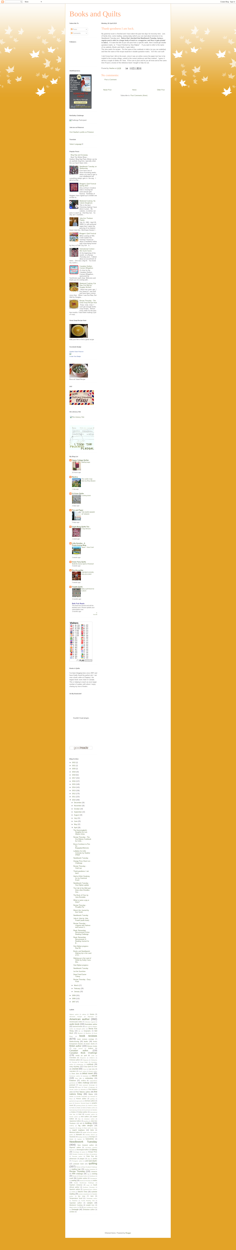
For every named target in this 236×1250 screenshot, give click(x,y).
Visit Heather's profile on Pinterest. (81, 132)
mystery (79, 1139)
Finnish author (73, 1089)
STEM (73, 1191)
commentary (79, 1064)
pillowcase (73, 1158)
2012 (74, 794)
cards (92, 1055)
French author (81, 1098)
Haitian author (91, 1107)
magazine (72, 1128)
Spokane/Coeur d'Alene (90, 1189)
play (89, 1158)
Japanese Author (75, 1121)
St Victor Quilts (78, 493)
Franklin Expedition (82, 1096)
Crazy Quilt (87, 1066)
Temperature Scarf (75, 1198)
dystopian (85, 1076)
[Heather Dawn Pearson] (70, 354)
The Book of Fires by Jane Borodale (80, 896)
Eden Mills (78, 1078)
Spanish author (74, 1189)
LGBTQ (71, 1125)
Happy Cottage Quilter (80, 460)
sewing (73, 1180)
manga (79, 1128)
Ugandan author (75, 1203)
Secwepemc (93, 1178)
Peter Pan (90, 1156)
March (76, 985)
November (78, 806)
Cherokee (72, 1057)
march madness (78, 1130)
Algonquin (91, 1016)
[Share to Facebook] (138, 68)
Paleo (87, 1154)
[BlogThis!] (133, 68)
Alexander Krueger (75, 1016)
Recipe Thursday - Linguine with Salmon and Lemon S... (81, 925)
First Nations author (83, 1092)
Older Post (161, 90)
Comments (76, 33)
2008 (74, 998)
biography (87, 1031)
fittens (90, 1094)
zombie (71, 1212)
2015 (74, 784)
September (78, 812)
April (76, 827)
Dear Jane (75, 1073)
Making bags (85, 462)
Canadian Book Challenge (83, 1053)
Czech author (82, 1071)
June (76, 821)
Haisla (78, 1107)
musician (72, 1137)
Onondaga (76, 1152)
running (94, 1174)
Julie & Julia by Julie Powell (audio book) (81, 919)
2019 (74, 772)
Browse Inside (92, 1046)
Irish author (85, 1116)
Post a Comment (110, 80)
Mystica (75, 477)
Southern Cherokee (89, 1187)
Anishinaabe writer (75, 1022)
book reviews (88, 1035)
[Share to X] (135, 68)
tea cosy (81, 1196)
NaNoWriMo (90, 1139)
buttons (90, 1048)
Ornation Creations (78, 1154)
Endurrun (72, 1080)
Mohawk (79, 1134)
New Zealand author (86, 1145)
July (75, 818)
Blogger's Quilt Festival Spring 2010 (88, 185)
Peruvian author (77, 1156)
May (76, 824)
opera (83, 1152)
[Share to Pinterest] (140, 68)
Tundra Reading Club (88, 1200)
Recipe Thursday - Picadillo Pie (79, 906)
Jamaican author (89, 1119)
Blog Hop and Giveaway (79, 155)
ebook (94, 1076)
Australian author (91, 1024)
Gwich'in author (92, 1105)
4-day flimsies (86, 529)
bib (79, 1031)
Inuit (80, 1114)
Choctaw (74, 1062)
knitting (88, 1123)
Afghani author (74, 1014)
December (78, 803)
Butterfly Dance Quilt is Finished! (83, 564)
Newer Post (107, 90)
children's (92, 1057)
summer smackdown (84, 1194)
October (77, 809)
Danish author (93, 1071)
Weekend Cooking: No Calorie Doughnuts (87, 202)
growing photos (80, 1105)
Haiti (84, 1107)
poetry (95, 1158)
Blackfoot (88, 1033)
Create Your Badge (75, 356)
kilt (81, 1123)
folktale (71, 1096)
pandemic (94, 1154)
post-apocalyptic (91, 1161)
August (77, 815)
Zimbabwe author (89, 1209)
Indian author (82, 1112)
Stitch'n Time (82, 1192)
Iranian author (73, 1116)
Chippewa (85, 1060)
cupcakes (72, 1071)
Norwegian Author (83, 1149)
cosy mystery (74, 1066)
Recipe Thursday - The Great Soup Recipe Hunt (88, 302)
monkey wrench (90, 1134)
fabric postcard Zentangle (87, 1085)
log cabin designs (85, 1125)
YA (80, 1207)
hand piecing (73, 1110)
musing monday (82, 1137)
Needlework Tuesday (80, 858)
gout (70, 1103)
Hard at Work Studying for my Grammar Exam (81, 878)
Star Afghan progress (80, 965)
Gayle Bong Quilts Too (80, 527)
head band (87, 1110)
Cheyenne (83, 1057)
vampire (90, 1203)
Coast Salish (84, 1062)
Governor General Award (82, 1103)
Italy (79, 1119)
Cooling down (86, 495)
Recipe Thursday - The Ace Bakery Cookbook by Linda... (82, 839)
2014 (74, 787)
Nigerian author (75, 1147)
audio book (74, 1024)
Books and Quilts (95, 14)
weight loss (90, 1205)
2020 (74, 769)
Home (134, 90)
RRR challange (77, 1174)
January (77, 991)
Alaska (92, 1014)
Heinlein (95, 1110)
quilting (93, 1163)
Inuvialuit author (90, 1114)
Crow (84, 1069)
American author (79, 1019)
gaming (92, 1098)
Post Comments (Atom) (139, 95)
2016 (74, 781)
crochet (75, 1069)
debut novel (87, 1073)
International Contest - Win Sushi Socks (87, 250)
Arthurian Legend (90, 1022)
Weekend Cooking (75, 1205)
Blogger (128, 1233)
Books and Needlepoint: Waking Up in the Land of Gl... (82, 953)
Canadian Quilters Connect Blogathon (86, 267)
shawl (81, 1180)
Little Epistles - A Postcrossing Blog (79, 544)
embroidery (89, 1078)
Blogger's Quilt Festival (88, 233)
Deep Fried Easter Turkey (79, 975)
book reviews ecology (85, 1039)
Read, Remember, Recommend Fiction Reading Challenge (81, 932)
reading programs (90, 1169)
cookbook (90, 1064)
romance (94, 1171)
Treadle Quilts (77, 587)
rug (88, 1174)
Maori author (87, 1128)
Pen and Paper (77, 510)
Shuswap (88, 1180)
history (73, 1112)
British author (75, 1046)
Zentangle (75, 1209)
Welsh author (73, 1207)
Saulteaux (92, 1176)
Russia (74, 1176)
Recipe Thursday (77, 1171)
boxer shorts (90, 1044)
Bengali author (80, 1028)
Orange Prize (92, 1152)
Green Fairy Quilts (79, 562)
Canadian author (78, 1050)
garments (72, 1101)
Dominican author (74, 1076)
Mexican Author (74, 1132)
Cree (95, 1066)
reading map (76, 1169)
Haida (73, 1107)
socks (95, 1180)
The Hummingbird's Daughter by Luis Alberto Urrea (80, 832)
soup (88, 1185)
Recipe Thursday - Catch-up (79, 867)
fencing (71, 1087)
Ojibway (94, 1150)
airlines (84, 1014)
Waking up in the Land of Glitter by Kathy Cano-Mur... (82, 960)
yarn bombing (87, 1207)
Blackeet (80, 1033)
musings (92, 1137)
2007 (74, 1002)
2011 (74, 797)
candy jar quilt (81, 1055)
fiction (79, 1087)
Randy (78, 1167)
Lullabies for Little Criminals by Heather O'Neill (81, 853)
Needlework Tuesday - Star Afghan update (81, 884)
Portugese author (77, 1161)
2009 (74, 995)
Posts (74, 29)
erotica (83, 1080)
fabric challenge (83, 1083)
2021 (74, 765)
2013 (74, 790)
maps (95, 1128)
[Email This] (131, 68)
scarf (71, 1178)
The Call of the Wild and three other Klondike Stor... (81, 890)
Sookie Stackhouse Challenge (84, 1182)
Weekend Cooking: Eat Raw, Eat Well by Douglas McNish (88, 285)
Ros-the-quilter (77, 570)
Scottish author (82, 1178)
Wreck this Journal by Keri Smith (81, 911)
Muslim (71, 1139)
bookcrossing (74, 1041)
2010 (74, 800)
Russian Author (83, 1176)
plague (82, 1158)
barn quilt (87, 1026)
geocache (80, 1101)
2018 (74, 775)
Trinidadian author (91, 1198)
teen (92, 1196)
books (86, 1041)
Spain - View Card (87, 547)
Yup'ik (95, 1207)
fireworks (83, 1089)
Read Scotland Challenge (89, 1167)
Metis (92, 1130)
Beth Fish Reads (78, 603)
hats (80, 1110)
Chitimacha (94, 1060)
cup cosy (92, 1069)
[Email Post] (126, 68)
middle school (86, 1132)
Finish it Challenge (89, 1087)
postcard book (78, 1164)
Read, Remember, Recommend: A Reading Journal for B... (81, 940)
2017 (74, 778)
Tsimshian (75, 1200)
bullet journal (77, 1048)
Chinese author (74, 1060)
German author (90, 1101)
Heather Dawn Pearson (76, 351)
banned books (77, 1026)
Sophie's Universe (75, 1185)
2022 (74, 762)
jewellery (86, 1121)
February (77, 988)
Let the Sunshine (79, 971)
